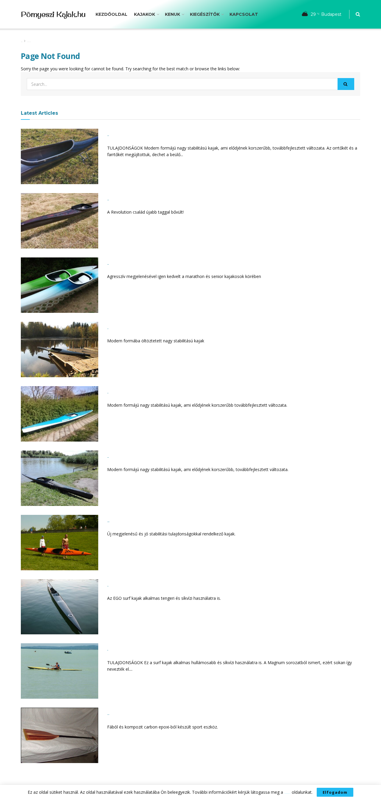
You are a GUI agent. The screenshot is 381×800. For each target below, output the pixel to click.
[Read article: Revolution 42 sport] (59, 285)
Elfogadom (335, 792)
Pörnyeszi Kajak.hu (53, 14)
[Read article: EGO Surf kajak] (59, 607)
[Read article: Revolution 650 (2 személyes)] (59, 542)
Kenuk (172, 14)
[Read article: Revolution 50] (59, 414)
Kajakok (144, 14)
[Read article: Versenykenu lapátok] (59, 735)
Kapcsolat (243, 14)
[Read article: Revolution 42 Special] (59, 220)
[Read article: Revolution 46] (59, 349)
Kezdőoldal (111, 14)
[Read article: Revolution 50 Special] (59, 156)
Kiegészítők (205, 14)
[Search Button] (358, 14)
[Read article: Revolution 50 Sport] (59, 478)
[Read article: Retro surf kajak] (59, 671)
